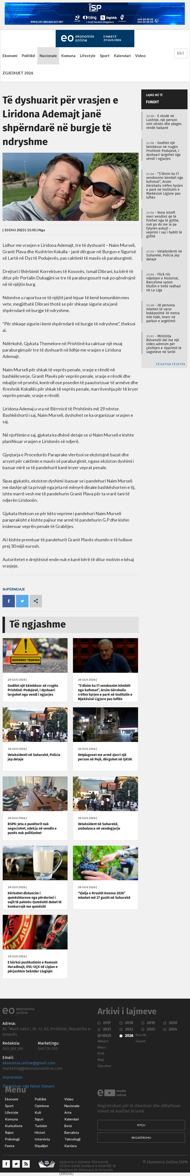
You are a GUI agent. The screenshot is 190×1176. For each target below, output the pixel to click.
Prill (100, 1053)
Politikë (28, 55)
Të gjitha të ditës (170, 364)
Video (140, 55)
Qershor (104, 1066)
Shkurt (103, 1041)
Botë (68, 1126)
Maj (100, 1059)
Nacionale (48, 55)
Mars (101, 1047)
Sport (105, 55)
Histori (40, 1132)
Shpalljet (41, 1146)
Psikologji (12, 1139)
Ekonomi (9, 55)
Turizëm (41, 1126)
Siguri (39, 1119)
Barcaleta (71, 1132)
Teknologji (72, 1139)
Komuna (68, 55)
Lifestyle (87, 55)
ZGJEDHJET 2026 (17, 73)
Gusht (141, 1041)
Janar (101, 1035)
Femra (9, 1146)
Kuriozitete (14, 1126)
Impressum (12, 1077)
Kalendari (122, 55)
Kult (38, 1112)
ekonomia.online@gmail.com (28, 1063)
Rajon (9, 1132)
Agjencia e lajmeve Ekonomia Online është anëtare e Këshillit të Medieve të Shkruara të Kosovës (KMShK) (87, 1168)
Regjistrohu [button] (141, 1137)
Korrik (141, 1035)
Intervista (42, 1139)
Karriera (70, 1146)
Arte (67, 1112)
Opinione (42, 1106)
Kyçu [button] (141, 1125)
